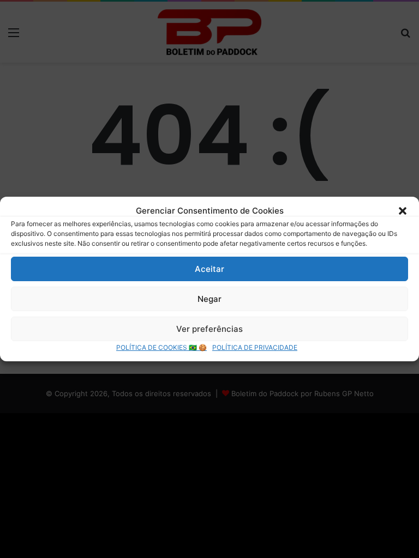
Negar (209, 299)
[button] (402, 210)
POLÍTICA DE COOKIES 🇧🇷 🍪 (161, 347)
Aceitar (209, 269)
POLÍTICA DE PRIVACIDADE (254, 347)
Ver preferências (209, 329)
